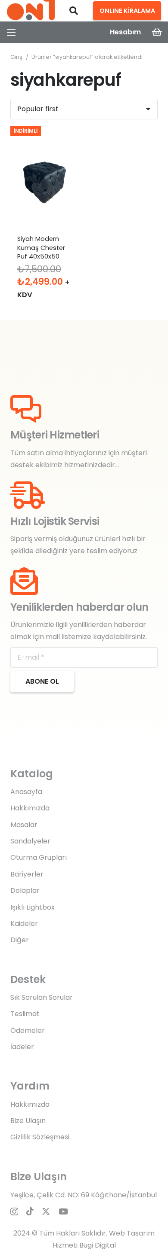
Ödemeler (27, 1030)
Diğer (19, 940)
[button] (73, 10)
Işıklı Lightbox (32, 907)
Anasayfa (26, 792)
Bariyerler (27, 874)
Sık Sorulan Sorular (41, 997)
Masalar (23, 825)
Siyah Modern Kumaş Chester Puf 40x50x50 (41, 247)
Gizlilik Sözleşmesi (39, 1137)
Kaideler (24, 923)
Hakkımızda (30, 808)
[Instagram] (14, 1211)
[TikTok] (30, 1211)
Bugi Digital (97, 1245)
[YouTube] (63, 1211)
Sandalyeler (30, 841)
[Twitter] (46, 1211)
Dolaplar (25, 890)
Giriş (16, 57)
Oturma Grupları (38, 857)
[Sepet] (157, 32)
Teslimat (25, 1014)
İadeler (22, 1047)
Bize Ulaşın (28, 1121)
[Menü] (11, 32)
